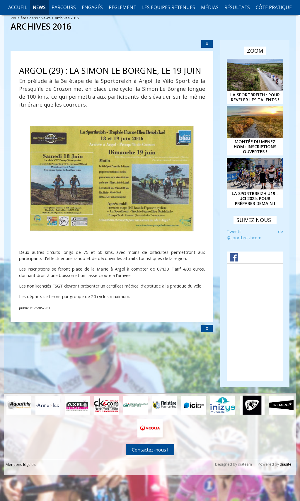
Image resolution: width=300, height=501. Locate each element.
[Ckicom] (106, 405)
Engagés (92, 7)
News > (48, 17)
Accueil (17, 7)
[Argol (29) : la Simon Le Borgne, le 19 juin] (112, 179)
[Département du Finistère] (164, 405)
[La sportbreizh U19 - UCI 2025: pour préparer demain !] (255, 173)
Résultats (237, 7)
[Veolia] (149, 428)
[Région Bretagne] (281, 405)
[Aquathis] (18, 405)
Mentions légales (21, 464)
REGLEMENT (122, 7)
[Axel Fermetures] (77, 405)
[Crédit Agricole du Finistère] (135, 405)
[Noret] (252, 405)
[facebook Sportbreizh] (234, 260)
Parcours (64, 7)
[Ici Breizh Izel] (193, 405)
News (39, 7)
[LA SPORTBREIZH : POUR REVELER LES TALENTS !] (255, 74)
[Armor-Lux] (47, 405)
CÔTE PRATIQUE (274, 7)
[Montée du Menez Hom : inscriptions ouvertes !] (255, 121)
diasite (286, 464)
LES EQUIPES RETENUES (168, 7)
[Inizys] (222, 405)
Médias (210, 7)
